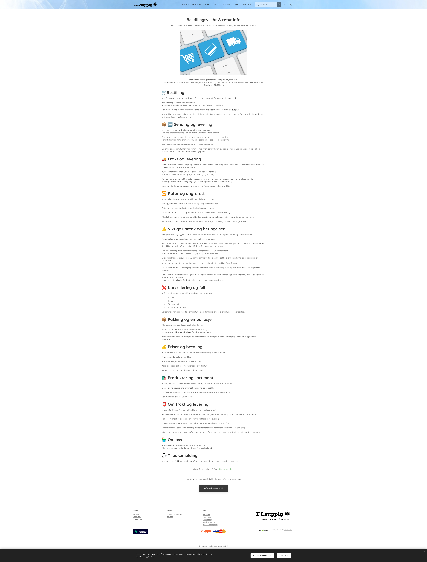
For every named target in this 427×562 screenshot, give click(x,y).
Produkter (137, 517)
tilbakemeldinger (184, 461)
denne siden (232, 98)
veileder (178, 280)
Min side (170, 517)
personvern (288, 530)
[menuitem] (185, 4)
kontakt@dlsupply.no (231, 110)
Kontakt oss (137, 519)
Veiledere (206, 515)
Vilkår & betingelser (210, 525)
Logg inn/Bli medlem (174, 514)
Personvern (207, 517)
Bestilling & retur (209, 522)
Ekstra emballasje (183, 332)
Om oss (136, 514)
